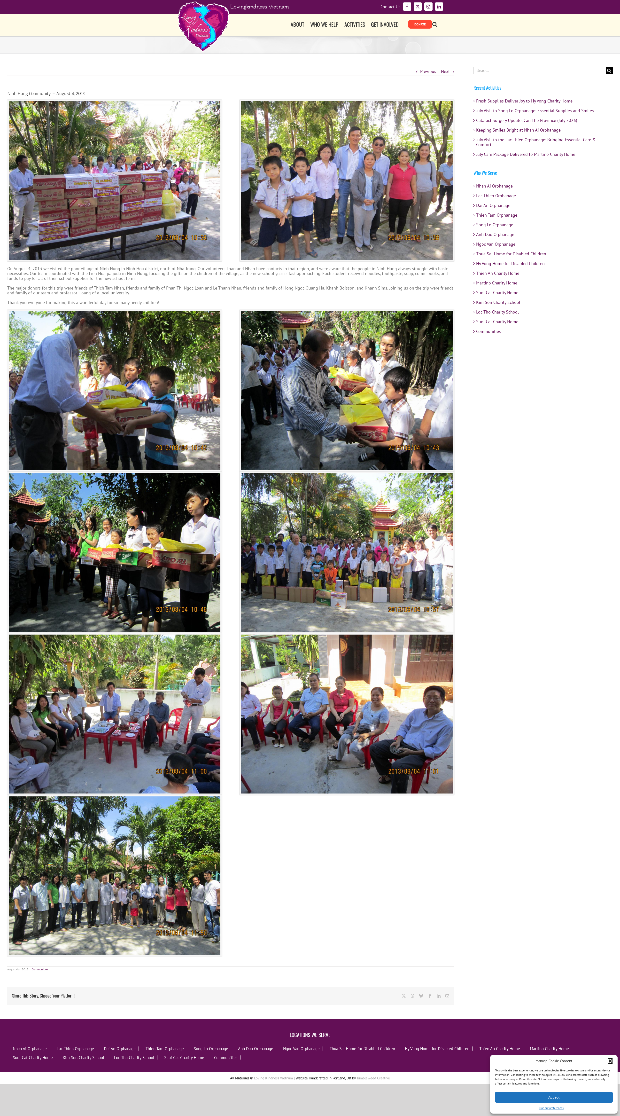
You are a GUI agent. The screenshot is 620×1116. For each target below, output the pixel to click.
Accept (553, 1097)
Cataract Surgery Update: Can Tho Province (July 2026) (526, 120)
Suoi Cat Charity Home (497, 292)
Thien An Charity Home (497, 273)
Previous (428, 71)
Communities (40, 969)
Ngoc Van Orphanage (495, 244)
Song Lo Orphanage (494, 225)
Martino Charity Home (496, 283)
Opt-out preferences (551, 1108)
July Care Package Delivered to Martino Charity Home (525, 154)
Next (445, 71)
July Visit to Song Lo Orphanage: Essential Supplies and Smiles (535, 110)
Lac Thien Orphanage (496, 195)
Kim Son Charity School (498, 302)
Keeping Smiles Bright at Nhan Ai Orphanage (518, 130)
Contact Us (390, 6)
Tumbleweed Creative (373, 1078)
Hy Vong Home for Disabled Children (510, 263)
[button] (610, 1061)
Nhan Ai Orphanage (494, 186)
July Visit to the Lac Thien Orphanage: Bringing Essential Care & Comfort (536, 142)
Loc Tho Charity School (497, 312)
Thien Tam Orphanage (496, 215)
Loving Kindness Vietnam (273, 1078)
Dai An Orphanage (493, 205)
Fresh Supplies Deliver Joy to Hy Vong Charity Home (524, 101)
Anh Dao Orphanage (495, 234)
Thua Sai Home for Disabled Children (511, 254)
